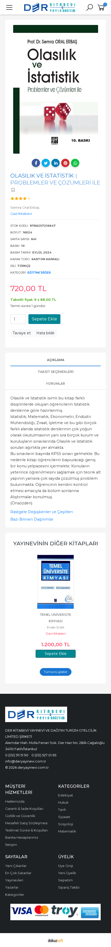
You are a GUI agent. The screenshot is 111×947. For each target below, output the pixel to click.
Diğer (46, 272)
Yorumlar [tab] (55, 383)
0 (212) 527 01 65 (43, 755)
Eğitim (33, 272)
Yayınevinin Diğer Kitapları (55, 543)
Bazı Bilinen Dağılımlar (31, 519)
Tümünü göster (55, 672)
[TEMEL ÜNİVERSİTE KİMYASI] (56, 582)
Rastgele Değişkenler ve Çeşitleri (41, 512)
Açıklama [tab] (55, 360)
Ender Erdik (55, 627)
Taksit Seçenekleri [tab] (56, 372)
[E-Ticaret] (55, 940)
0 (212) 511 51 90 (16, 755)
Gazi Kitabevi (56, 633)
